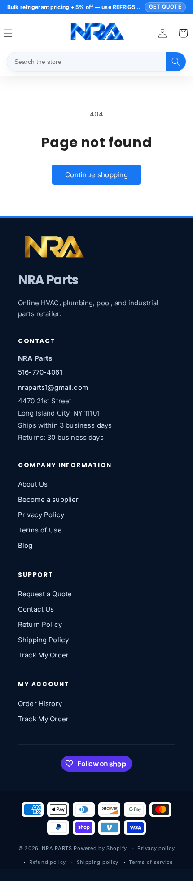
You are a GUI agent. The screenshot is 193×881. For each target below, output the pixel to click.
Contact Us (36, 609)
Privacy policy (156, 848)
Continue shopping (96, 174)
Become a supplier (48, 499)
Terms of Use (40, 530)
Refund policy (47, 862)
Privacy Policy (41, 514)
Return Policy (40, 624)
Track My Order (43, 655)
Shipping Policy (43, 639)
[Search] (176, 61)
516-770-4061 (40, 372)
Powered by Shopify (100, 848)
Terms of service (150, 862)
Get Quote (165, 7)
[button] (183, 33)
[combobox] (86, 61)
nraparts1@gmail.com (53, 387)
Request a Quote (45, 594)
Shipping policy (98, 862)
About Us (33, 484)
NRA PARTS (57, 848)
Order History (40, 703)
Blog (25, 545)
